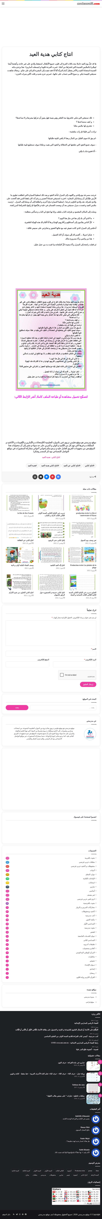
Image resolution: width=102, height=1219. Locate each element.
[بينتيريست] (52, 476)
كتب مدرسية (90, 916)
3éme (97, 1171)
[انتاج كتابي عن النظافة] (19, 530)
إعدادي (92, 969)
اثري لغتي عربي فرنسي (86, 899)
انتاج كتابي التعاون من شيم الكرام (21, 592)
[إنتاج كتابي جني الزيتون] (51, 530)
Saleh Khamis (84, 1150)
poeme (90, 1171)
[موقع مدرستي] (88, 3)
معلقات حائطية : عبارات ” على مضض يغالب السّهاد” (66, 1096)
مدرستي (43, 1175)
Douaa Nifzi (85, 1127)
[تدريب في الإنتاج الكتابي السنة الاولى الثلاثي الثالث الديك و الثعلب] (51, 503)
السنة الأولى (48, 1171)
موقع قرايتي (90, 1002)
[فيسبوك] (58, 476)
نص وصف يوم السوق (88, 540)
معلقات (35, 1175)
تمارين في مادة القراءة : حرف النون (71, 1063)
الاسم (93, 649)
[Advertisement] (51, 26)
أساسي (92, 891)
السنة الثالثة (26, 1171)
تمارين (92, 887)
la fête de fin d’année (25, 513)
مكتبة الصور (90, 920)
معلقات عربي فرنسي (87, 862)
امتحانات (92, 883)
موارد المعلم (90, 874)
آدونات (92, 870)
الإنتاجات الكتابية (89, 879)
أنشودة (69, 1171)
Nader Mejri (85, 1138)
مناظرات (91, 957)
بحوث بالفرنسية (89, 903)
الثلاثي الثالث (60, 1171)
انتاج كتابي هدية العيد (49, 465)
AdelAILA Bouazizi (82, 1116)
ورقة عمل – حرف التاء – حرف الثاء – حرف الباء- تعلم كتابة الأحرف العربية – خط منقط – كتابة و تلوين (47, 1074)
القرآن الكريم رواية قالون (85, 977)
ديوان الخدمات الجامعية (86, 936)
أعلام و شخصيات (89, 948)
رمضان (92, 973)
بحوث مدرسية (89, 928)
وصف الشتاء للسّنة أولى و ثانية (22, 565)
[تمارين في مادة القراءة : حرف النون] (93, 1066)
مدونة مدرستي (89, 997)
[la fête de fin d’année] (19, 503)
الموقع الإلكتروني (43, 660)
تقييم (68, 1175)
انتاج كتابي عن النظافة (25, 540)
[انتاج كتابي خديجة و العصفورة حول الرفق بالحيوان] (51, 582)
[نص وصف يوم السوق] (82, 530)
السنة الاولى (37, 1171)
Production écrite (80, 1171)
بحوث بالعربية (90, 858)
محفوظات (52, 1175)
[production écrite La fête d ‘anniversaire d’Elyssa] (82, 503)
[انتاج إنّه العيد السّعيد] (51, 555)
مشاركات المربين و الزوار (85, 907)
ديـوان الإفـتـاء (90, 965)
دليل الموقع (6, 1214)
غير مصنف (91, 895)
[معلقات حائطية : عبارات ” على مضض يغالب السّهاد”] (93, 1099)
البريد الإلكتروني (90, 660)
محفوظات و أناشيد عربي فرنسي (83, 866)
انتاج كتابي (89, 465)
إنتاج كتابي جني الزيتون (56, 540)
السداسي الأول (89, 924)
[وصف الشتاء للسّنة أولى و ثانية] (19, 555)
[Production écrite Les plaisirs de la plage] (82, 555)
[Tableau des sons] (93, 1088)
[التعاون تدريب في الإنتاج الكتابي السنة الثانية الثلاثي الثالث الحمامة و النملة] (82, 582)
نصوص (92, 961)
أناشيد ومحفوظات (88, 911)
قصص (92, 932)
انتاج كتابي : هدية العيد (51, 457)
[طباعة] (34, 476)
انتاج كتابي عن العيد (71, 465)
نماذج (27, 1175)
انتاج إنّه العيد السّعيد (57, 565)
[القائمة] (3, 4)
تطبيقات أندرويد (89, 944)
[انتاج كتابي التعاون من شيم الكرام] (19, 582)
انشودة (75, 1175)
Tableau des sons (78, 1085)
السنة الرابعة (95, 1175)
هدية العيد (32, 465)
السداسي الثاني (89, 940)
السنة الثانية (15, 1171)
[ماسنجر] (46, 476)
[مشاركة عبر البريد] (40, 476)
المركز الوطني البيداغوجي (85, 953)
